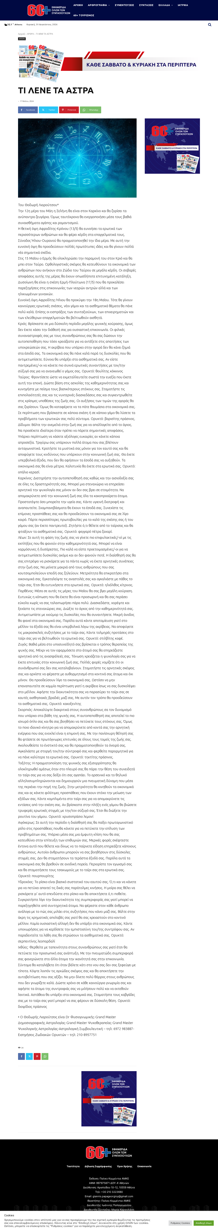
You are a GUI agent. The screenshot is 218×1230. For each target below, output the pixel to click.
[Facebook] (21, 1056)
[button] (210, 24)
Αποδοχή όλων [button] (204, 1223)
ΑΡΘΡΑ (30, 33)
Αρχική (21, 33)
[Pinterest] (37, 1056)
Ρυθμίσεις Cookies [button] (180, 1223)
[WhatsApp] (45, 1056)
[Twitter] (29, 1056)
